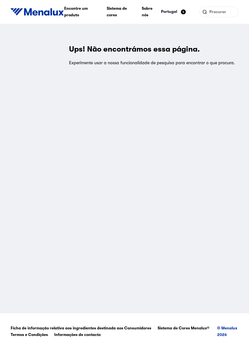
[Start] (37, 12)
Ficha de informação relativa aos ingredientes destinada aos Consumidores (81, 328)
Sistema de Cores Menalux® (183, 328)
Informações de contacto (77, 335)
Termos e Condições (29, 335)
